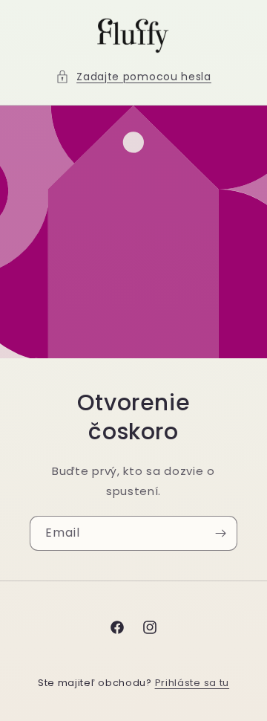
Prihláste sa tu (192, 683)
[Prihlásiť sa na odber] (220, 533)
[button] (133, 77)
